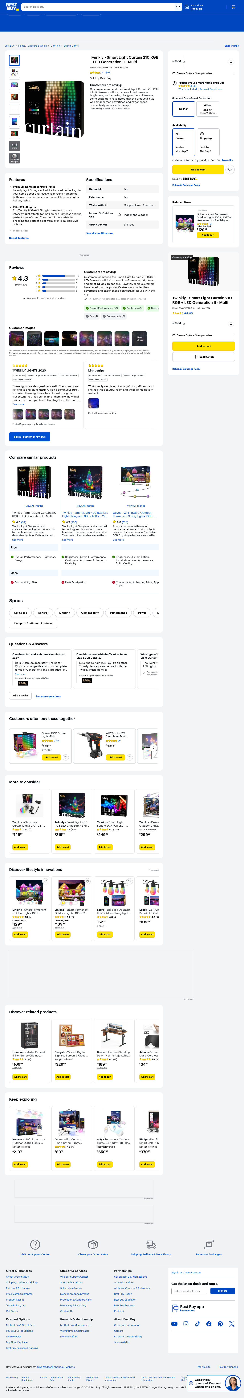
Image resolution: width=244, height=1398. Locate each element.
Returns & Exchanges (18, 1288)
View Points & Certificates (74, 1330)
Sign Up (222, 1290)
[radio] (183, 142)
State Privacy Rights (74, 1378)
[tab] (20, 612)
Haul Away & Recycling (73, 1305)
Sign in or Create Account (186, 1272)
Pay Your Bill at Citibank (19, 1330)
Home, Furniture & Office (32, 45)
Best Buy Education (125, 1299)
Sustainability (122, 1342)
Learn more (187, 1310)
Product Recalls (15, 1299)
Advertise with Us (124, 1282)
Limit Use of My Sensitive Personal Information (158, 1378)
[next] (230, 110)
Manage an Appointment (74, 1293)
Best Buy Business (124, 1305)
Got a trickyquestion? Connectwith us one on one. (207, 1383)
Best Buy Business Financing (22, 1347)
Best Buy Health (123, 1293)
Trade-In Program (16, 1305)
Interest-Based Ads (57, 1378)
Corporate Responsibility (128, 1336)
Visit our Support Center (74, 1276)
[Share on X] (232, 1324)
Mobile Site (204, 1367)
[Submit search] (178, 7)
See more (17, 539)
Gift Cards (12, 1311)
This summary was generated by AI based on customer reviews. (118, 299)
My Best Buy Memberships (75, 1325)
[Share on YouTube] (174, 1324)
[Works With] (106, 205)
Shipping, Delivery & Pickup (22, 1282)
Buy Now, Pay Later (17, 1342)
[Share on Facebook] (209, 1324)
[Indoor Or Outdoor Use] (119, 214)
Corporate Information (127, 1325)
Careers (118, 1330)
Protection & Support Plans (76, 1299)
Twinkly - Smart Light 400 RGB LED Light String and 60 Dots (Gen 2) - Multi (85, 514)
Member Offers (68, 1336)
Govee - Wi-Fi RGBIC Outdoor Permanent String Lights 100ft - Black (133, 514)
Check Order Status (17, 1276)
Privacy (43, 1377)
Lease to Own (14, 1336)
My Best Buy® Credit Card (20, 1325)
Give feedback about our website (56, 1367)
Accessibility (12, 1377)
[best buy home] (12, 7)
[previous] (176, 110)
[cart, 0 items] (233, 7)
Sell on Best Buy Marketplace (130, 1276)
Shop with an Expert (71, 1282)
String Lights (71, 45)
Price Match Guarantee (19, 1293)
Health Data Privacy (92, 1378)
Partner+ (119, 1311)
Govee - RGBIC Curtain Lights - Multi (54, 735)
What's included (187, 89)
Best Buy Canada (228, 1367)
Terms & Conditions (211, 89)
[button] (231, 62)
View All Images (34, 505)
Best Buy (9, 45)
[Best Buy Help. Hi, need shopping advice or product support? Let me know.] (233, 1383)
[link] (29, 436)
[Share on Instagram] (186, 1324)
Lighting (55, 45)
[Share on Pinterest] (220, 1324)
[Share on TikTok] (197, 1324)
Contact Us (66, 1311)
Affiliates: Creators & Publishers (132, 1288)
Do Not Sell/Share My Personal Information (120, 1378)
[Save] (230, 169)
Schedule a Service (71, 1288)
